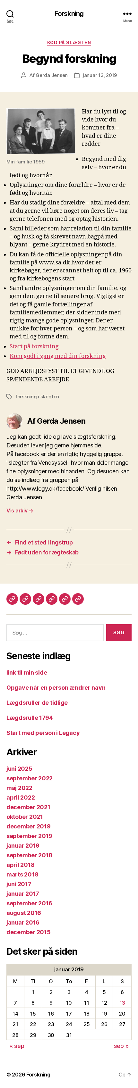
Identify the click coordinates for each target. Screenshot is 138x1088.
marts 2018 (22, 874)
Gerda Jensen (52, 75)
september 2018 (29, 855)
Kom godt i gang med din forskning (58, 356)
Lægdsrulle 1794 (29, 717)
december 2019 (28, 826)
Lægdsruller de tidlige (37, 702)
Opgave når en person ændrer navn (55, 687)
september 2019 (29, 836)
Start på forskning (34, 346)
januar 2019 (22, 845)
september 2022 (29, 778)
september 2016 (29, 903)
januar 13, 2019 (100, 75)
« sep (17, 1045)
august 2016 (23, 912)
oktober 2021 (24, 816)
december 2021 (28, 807)
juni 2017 (18, 884)
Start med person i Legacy (43, 732)
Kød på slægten (69, 42)
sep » (121, 1045)
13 (122, 1003)
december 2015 (28, 932)
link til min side (26, 672)
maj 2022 (19, 788)
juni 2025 (19, 768)
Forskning (69, 13)
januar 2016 (22, 922)
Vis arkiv (19, 510)
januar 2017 (22, 893)
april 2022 (20, 797)
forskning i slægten (37, 397)
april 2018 (20, 864)
